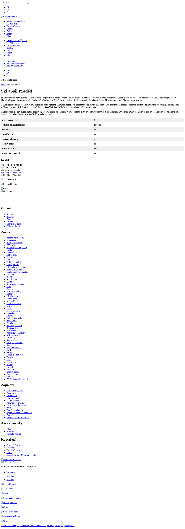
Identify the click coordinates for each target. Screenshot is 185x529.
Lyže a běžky (12, 299)
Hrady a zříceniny (14, 269)
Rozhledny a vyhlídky (16, 333)
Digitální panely (68, 525)
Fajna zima (11, 393)
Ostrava (10, 221)
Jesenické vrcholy (14, 279)
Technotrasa (12, 395)
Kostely (10, 289)
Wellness (10, 369)
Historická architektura (16, 267)
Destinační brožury (15, 445)
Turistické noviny (14, 450)
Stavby (9, 350)
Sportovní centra (14, 347)
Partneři (10, 415)
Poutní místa (12, 320)
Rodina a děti (12, 328)
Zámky (10, 377)
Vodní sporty (12, 362)
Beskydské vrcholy (15, 242)
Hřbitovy (10, 274)
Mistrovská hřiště (14, 303)
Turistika (10, 357)
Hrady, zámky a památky (17, 272)
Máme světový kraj (15, 391)
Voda (9, 359)
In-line (9, 277)
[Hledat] (28, 3)
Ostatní (10, 316)
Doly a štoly (12, 255)
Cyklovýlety (12, 252)
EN (8, 10)
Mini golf (10, 301)
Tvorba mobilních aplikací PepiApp (44, 525)
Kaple (9, 281)
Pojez (9, 408)
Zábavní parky (13, 372)
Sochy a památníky (15, 342)
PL (8, 12)
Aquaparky (11, 240)
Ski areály (11, 338)
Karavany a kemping (15, 284)
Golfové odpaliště (14, 262)
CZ (8, 7)
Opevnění (11, 313)
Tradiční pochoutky (15, 410)
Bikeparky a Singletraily (17, 247)
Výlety (9, 33)
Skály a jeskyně (13, 335)
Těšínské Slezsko (14, 226)
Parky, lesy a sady (14, 318)
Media (9, 452)
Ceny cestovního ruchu (16, 405)
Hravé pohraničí (13, 398)
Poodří (9, 219)
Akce (9, 36)
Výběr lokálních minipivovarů (19, 412)
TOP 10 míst (12, 24)
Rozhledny (11, 330)
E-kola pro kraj (13, 400)
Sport (9, 345)
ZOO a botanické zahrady (18, 379)
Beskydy (10, 216)
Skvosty (10, 340)
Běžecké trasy (12, 245)
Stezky (9, 352)
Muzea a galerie (13, 311)
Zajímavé (10, 31)
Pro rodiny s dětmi (14, 325)
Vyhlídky (10, 367)
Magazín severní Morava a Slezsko (21, 455)
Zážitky (10, 28)
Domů (4, 84)
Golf (8, 260)
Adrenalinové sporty (15, 238)
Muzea (9, 308)
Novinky (10, 431)
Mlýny (9, 306)
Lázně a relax (12, 296)
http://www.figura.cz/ (15, 172)
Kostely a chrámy (14, 291)
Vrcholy (10, 364)
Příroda (10, 323)
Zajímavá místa (13, 374)
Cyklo (9, 250)
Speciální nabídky (14, 434)
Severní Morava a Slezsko (18, 417)
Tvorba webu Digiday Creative (14, 525)
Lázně (9, 294)
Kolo (9, 286)
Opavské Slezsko (14, 224)
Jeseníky (10, 214)
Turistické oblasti (14, 26)
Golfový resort (13, 264)
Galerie (10, 257)
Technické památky (15, 355)
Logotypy (11, 448)
